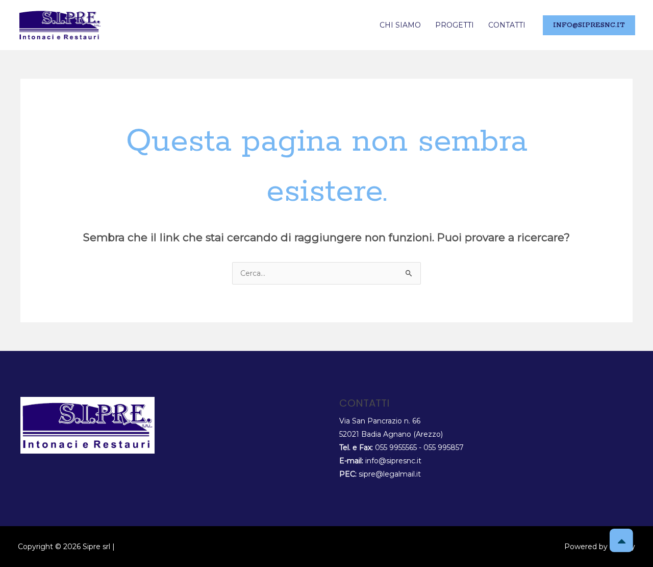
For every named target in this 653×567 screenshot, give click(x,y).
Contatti (506, 25)
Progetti (454, 25)
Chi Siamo (400, 25)
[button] (589, 25)
